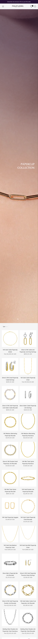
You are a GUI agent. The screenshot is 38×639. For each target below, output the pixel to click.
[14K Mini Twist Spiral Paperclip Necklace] (28, 450)
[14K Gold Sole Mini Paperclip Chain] (28, 534)
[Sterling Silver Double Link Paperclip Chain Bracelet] (28, 617)
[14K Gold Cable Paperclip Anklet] (10, 338)
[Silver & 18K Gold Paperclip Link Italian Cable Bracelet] (10, 394)
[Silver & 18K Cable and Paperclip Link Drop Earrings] (28, 338)
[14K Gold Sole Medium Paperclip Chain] (10, 534)
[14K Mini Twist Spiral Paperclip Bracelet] (10, 478)
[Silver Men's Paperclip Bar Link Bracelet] (10, 562)
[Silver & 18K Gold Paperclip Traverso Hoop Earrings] (28, 562)
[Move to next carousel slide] (20, 319)
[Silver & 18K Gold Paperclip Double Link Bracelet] (10, 590)
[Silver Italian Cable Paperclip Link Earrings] (28, 394)
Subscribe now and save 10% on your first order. (19, 1)
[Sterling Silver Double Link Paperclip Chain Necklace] (10, 617)
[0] (31, 6)
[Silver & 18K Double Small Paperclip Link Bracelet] (10, 450)
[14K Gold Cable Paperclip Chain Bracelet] (28, 506)
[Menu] (3, 6)
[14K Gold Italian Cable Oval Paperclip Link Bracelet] (28, 590)
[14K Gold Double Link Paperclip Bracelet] (28, 478)
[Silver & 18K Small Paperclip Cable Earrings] (10, 366)
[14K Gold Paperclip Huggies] (10, 506)
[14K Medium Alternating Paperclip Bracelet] (10, 422)
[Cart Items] (35, 6)
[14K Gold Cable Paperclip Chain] (28, 366)
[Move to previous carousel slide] (17, 319)
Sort (4, 326)
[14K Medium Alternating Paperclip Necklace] (28, 422)
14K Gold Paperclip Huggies (10, 517)
